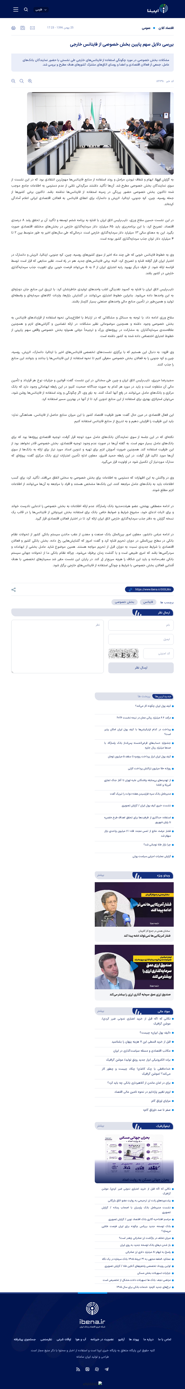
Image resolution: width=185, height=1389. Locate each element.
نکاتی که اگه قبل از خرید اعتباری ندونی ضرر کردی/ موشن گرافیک (136, 1191)
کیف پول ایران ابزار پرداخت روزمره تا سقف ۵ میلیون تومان (139, 757)
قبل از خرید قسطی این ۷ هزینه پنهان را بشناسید (141, 1042)
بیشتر (99, 874)
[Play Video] (134, 904)
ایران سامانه (83, 1357)
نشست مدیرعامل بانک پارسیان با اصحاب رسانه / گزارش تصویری (136, 1210)
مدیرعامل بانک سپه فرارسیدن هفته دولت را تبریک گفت (140, 794)
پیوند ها (134, 1339)
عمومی (146, 28)
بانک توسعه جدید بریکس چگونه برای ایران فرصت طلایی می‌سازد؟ (136, 1228)
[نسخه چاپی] (13, 27)
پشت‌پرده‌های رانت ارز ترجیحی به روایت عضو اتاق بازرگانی (139, 1201)
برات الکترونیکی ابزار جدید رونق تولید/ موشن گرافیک (138, 1060)
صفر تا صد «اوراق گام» (157, 1110)
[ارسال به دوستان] (32, 27)
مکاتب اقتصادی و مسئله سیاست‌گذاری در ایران (142, 1051)
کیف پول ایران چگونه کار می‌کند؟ (153, 706)
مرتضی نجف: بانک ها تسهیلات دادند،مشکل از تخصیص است (137, 1280)
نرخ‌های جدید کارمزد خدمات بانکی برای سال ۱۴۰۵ (143, 1287)
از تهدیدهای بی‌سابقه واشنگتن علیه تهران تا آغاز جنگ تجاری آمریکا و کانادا (137, 782)
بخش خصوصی (124, 602)
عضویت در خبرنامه (102, 1339)
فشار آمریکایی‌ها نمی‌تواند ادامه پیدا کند (147, 935)
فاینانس (148, 602)
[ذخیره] (22, 27)
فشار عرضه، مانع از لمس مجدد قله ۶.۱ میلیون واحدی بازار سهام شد (137, 833)
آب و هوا (81, 1339)
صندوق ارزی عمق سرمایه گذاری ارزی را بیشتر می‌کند (140, 994)
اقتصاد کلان (166, 28)
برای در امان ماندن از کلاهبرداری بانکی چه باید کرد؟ (139, 1083)
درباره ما (148, 1339)
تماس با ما (164, 1339)
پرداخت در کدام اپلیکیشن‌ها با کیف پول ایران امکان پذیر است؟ (137, 731)
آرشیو (121, 1339)
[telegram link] (106, 1368)
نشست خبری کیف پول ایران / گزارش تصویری (146, 806)
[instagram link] (87, 1368)
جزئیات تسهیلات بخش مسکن (154, 1273)
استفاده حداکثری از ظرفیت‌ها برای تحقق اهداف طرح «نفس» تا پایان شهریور (137, 820)
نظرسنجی (46, 1339)
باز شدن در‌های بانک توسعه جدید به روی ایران (145, 1245)
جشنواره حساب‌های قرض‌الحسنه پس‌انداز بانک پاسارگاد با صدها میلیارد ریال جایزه (137, 745)
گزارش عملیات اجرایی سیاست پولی (152, 856)
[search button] (25, 9)
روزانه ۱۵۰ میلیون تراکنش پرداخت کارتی (149, 769)
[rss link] (78, 1368)
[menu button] (15, 9)
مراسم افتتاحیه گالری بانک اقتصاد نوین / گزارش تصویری (140, 1219)
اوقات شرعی (64, 1339)
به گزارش (164, 179)
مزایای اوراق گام (161, 1101)
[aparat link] (97, 1368)
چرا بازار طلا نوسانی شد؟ (157, 845)
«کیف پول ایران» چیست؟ (155, 1033)
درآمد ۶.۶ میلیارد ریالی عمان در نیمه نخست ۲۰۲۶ (144, 718)
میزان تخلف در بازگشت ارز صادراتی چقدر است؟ (145, 1238)
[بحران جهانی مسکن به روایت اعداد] (134, 1158)
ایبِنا (158, 179)
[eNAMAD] (92, 1384)
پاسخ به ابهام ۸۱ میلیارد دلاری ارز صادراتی (148, 1252)
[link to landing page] (146, 9)
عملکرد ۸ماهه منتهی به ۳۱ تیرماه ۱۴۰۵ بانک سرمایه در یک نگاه (136, 1259)
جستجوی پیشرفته (25, 1339)
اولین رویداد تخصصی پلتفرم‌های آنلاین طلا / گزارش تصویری (138, 1266)
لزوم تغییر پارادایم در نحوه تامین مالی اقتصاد (142, 1092)
